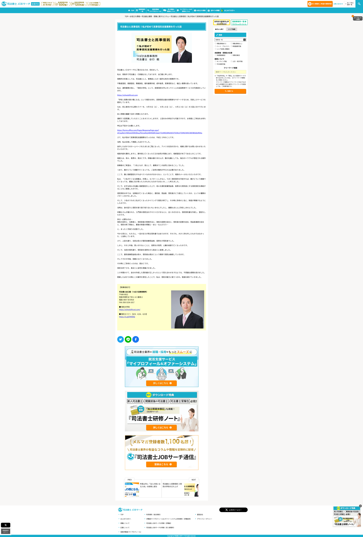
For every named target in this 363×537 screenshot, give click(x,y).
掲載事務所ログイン (6, 531)
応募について (125, 527)
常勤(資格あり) (221, 43)
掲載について (125, 523)
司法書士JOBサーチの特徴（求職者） (159, 523)
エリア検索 (231, 29)
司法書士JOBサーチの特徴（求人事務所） (160, 527)
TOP (121, 514)
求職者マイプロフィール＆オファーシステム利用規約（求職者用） (169, 519)
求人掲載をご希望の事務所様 (322, 4)
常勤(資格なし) (237, 43)
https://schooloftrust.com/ (129, 309)
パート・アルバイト (223, 46)
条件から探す (219, 29)
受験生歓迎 (236, 55)
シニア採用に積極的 (223, 49)
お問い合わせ (337, 4)
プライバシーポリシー (204, 519)
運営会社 (200, 514)
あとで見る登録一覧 (350, 3)
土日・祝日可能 (237, 61)
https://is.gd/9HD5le (127, 316)
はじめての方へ (125, 519)
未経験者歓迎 (220, 55)
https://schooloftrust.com (127, 95)
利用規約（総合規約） (153, 514)
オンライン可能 (221, 61)
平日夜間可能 (220, 64)
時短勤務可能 (236, 46)
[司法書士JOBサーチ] (15, 3)
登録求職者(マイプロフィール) (130, 532)
